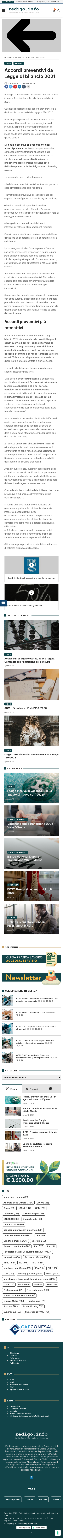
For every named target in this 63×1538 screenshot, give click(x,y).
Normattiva (15, 1406)
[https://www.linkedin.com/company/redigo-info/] (31, 1532)
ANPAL (43, 1202)
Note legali (14, 1358)
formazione (12, 1257)
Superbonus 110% (37, 1311)
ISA (39, 1268)
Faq (38, 1246)
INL (23, 1262)
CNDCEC (11, 1219)
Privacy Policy (24, 1527)
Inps (12, 1379)
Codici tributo (32, 1219)
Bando (9, 1208)
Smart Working (33, 1306)
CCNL (25, 1208)
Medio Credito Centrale (20, 1413)
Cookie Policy (40, 1527)
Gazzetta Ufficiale (36, 1257)
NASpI (24, 1284)
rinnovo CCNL (14, 1301)
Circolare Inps (33, 1213)
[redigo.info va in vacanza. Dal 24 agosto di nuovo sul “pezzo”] (13, 1100)
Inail (12, 1382)
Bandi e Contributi (17, 819)
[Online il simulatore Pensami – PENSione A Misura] (13, 1147)
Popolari (33, 1089)
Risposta (11, 1306)
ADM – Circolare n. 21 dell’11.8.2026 (25, 708)
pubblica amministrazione (19, 1295)
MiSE (9, 1284)
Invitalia (13, 1411)
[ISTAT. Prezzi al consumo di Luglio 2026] (13, 1135)
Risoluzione (36, 1301)
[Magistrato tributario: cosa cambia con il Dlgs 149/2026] (31, 731)
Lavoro (12, 918)
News (11, 787)
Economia (13, 885)
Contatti (13, 1355)
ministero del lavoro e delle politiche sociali (29, 1279)
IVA (52, 1268)
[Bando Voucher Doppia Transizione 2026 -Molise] (13, 1123)
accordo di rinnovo (16, 1197)
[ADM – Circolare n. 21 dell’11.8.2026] (31, 684)
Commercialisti (14, 1224)
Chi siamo (14, 1353)
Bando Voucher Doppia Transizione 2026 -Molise (24, 858)
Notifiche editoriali (18, 1360)
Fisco (10, 57)
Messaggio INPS (30, 1273)
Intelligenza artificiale (17, 1268)
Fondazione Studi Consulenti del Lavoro (27, 1251)
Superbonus (12, 1311)
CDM (40, 1208)
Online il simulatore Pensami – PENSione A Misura (27, 923)
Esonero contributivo (17, 1246)
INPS (37, 1262)
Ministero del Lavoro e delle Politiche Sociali (29, 1416)
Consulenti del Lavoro (18, 1235)
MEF (9, 1273)
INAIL (9, 1262)
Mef (11, 1387)
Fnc (51, 1246)
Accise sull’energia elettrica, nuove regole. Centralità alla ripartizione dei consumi (29, 660)
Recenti (14, 1089)
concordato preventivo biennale (23, 1230)
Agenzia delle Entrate (18, 1202)
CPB (40, 1235)
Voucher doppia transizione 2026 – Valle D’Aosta (31, 825)
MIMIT (52, 1273)
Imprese (19, 63)
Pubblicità (14, 1363)
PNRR (51, 1284)
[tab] (12, 1088)
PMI (38, 1284)
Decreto (39, 1240)
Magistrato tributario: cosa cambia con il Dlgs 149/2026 (31, 756)
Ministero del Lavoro (19, 1384)
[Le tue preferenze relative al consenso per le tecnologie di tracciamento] (58, 1533)
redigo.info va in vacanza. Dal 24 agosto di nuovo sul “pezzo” (29, 792)
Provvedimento (38, 1290)
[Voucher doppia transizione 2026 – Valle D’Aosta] (13, 1111)
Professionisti (13, 1290)
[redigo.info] (23, 10)
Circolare (11, 1213)
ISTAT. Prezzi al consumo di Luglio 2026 (30, 891)
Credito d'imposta (15, 1240)
